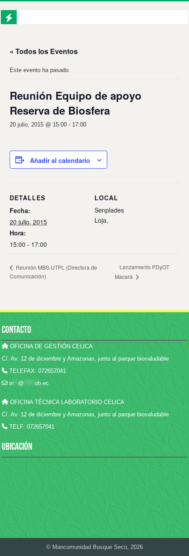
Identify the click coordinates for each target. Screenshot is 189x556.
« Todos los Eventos (44, 51)
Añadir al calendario (60, 160)
